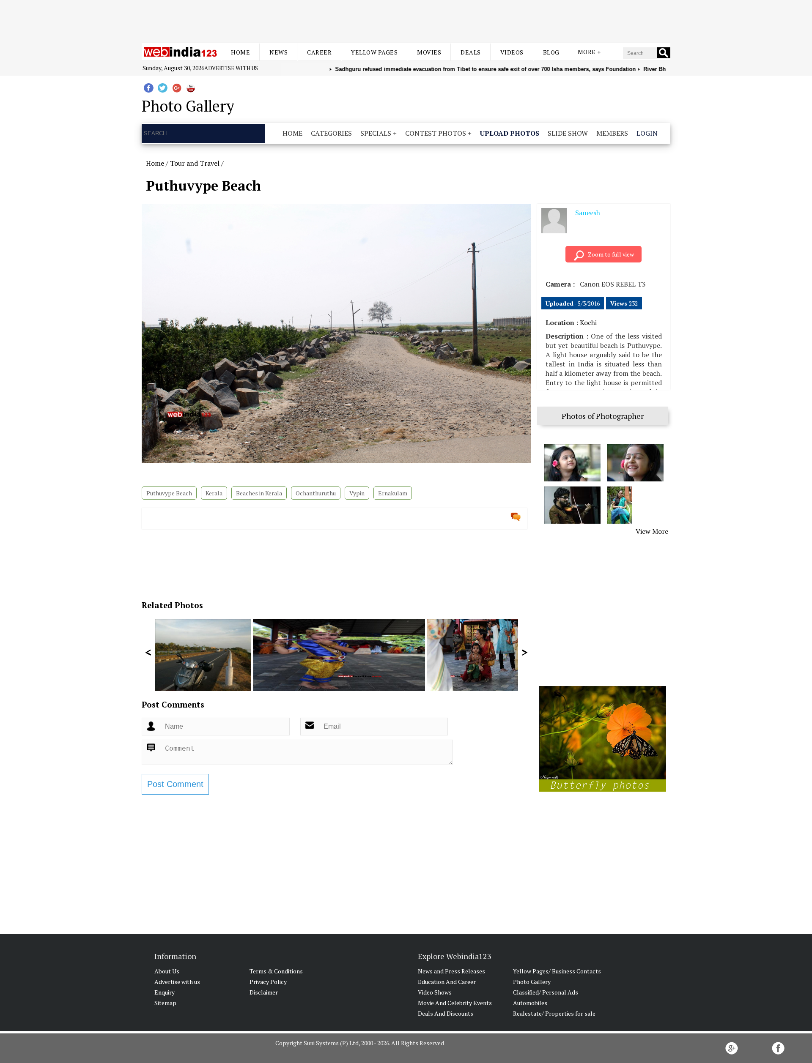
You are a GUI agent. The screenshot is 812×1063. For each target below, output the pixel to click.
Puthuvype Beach (169, 493)
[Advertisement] (406, 20)
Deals (471, 52)
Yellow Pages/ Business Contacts (557, 971)
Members (612, 133)
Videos (512, 52)
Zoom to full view (611, 254)
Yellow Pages (374, 52)
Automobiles (530, 1003)
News (278, 52)
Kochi (588, 322)
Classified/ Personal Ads (545, 992)
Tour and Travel (194, 163)
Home (240, 52)
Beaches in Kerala (259, 493)
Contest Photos (435, 133)
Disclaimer (264, 992)
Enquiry (164, 992)
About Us (166, 971)
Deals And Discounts (445, 1013)
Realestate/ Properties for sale (554, 1013)
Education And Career (447, 982)
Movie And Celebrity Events (455, 1003)
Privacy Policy (268, 982)
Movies (429, 52)
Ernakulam (392, 493)
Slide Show (568, 133)
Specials (375, 133)
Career (319, 52)
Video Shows (435, 992)
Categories (331, 133)
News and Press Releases (451, 971)
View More (652, 531)
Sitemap (165, 1003)
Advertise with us (231, 68)
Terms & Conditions (276, 971)
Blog (551, 52)
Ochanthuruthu (316, 493)
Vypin (357, 493)
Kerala (214, 493)
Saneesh (587, 212)
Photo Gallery (532, 982)
